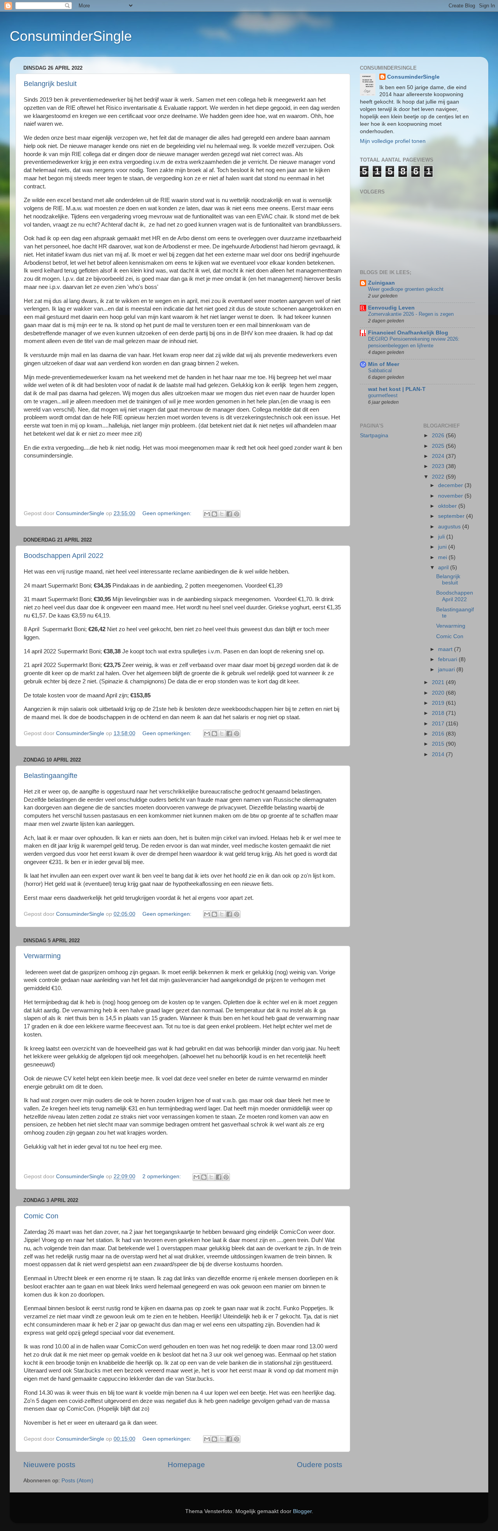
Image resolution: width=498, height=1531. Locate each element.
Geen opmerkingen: (167, 513)
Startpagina (374, 435)
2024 (439, 456)
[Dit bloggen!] (214, 514)
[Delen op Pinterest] (236, 514)
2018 (439, 713)
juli (442, 537)
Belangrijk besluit (50, 84)
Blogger (302, 1511)
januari (447, 669)
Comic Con (41, 1216)
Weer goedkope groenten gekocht (406, 289)
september (452, 516)
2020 (439, 693)
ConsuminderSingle (71, 36)
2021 (439, 682)
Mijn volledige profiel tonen (393, 141)
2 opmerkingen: (162, 1176)
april (444, 567)
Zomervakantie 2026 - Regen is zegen (411, 314)
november (451, 496)
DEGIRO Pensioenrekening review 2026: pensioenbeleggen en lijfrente (413, 342)
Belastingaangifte (50, 776)
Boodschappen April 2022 (63, 556)
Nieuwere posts (49, 1465)
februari (448, 659)
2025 (439, 446)
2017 (439, 724)
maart (446, 649)
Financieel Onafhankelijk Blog (408, 333)
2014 (439, 754)
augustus (450, 527)
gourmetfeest (383, 395)
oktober (448, 506)
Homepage (186, 1465)
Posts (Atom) (77, 1480)
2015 (439, 744)
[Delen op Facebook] (229, 514)
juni (443, 547)
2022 (439, 477)
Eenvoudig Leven (391, 308)
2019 (439, 703)
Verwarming (42, 956)
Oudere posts (319, 1465)
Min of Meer (383, 364)
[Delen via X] (222, 514)
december (451, 485)
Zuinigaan (381, 283)
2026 (439, 435)
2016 (439, 734)
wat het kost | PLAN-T (397, 389)
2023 (439, 466)
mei (443, 557)
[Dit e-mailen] (207, 514)
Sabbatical (380, 370)
